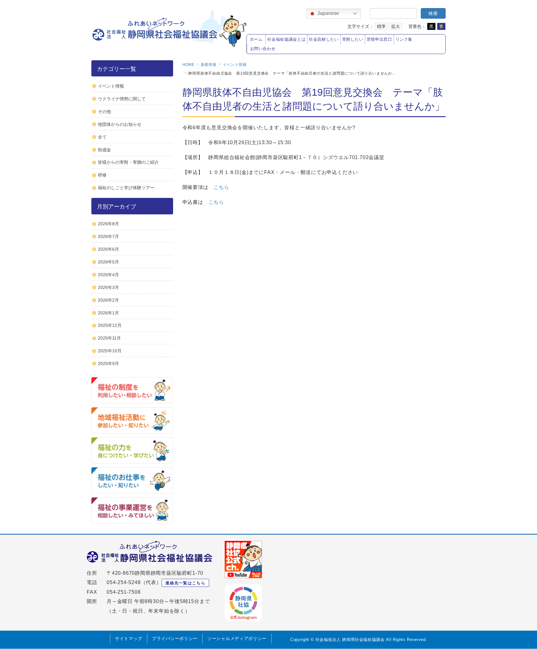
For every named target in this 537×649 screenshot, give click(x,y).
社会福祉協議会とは (286, 39)
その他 (104, 111)
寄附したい (352, 39)
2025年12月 (110, 325)
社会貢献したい (323, 39)
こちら (221, 187)
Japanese (327, 13)
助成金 (104, 149)
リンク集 (404, 39)
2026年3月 (108, 287)
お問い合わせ (263, 49)
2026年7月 (108, 236)
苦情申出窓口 (379, 39)
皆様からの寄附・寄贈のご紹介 (128, 162)
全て (102, 137)
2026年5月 (108, 261)
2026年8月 (108, 223)
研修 (102, 174)
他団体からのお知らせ (119, 124)
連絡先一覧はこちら (185, 583)
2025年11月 (109, 338)
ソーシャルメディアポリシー (237, 638)
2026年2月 (108, 300)
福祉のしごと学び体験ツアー (126, 187)
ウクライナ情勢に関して (122, 98)
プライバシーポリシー (175, 638)
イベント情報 (111, 86)
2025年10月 (110, 350)
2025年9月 (108, 363)
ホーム (256, 39)
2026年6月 (108, 249)
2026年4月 (108, 274)
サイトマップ (128, 638)
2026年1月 (108, 312)
